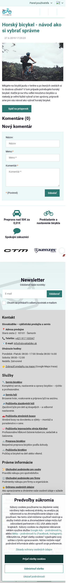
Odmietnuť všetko (34, 568)
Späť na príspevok (18, 108)
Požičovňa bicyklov (16, 449)
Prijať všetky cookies (34, 559)
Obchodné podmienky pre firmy (23, 478)
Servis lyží (11, 394)
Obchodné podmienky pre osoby (23, 469)
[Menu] (61, 11)
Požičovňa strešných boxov (21, 416)
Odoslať (52, 193)
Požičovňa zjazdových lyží (20, 403)
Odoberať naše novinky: (33, 284)
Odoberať (54, 293)
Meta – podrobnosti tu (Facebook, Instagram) (37, 533)
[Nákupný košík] (52, 11)
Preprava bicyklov (15, 441)
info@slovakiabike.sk (25, 343)
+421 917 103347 (25, 338)
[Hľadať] (44, 11)
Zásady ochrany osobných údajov (34, 549)
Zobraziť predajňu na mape (20, 366)
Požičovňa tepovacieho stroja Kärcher (27, 428)
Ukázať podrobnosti (34, 576)
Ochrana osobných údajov (20, 487)
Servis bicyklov (14, 382)
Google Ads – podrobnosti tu (45, 530)
